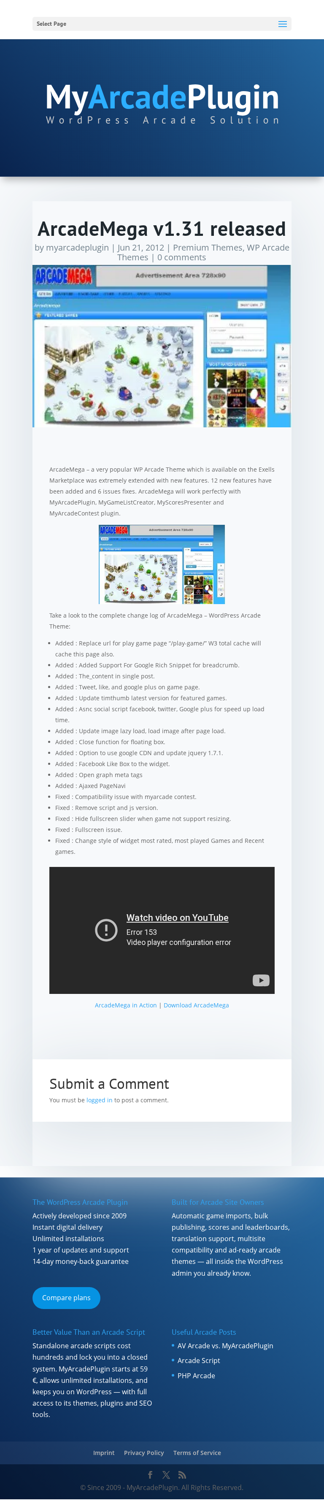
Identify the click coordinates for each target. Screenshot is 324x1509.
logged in (99, 1100)
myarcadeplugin (77, 247)
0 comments (181, 257)
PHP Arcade (196, 1375)
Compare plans (66, 1297)
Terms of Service (197, 1453)
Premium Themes (208, 247)
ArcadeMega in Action (126, 1005)
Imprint (104, 1453)
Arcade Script (199, 1360)
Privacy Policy (144, 1453)
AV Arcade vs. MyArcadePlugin (225, 1345)
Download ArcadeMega (196, 1005)
